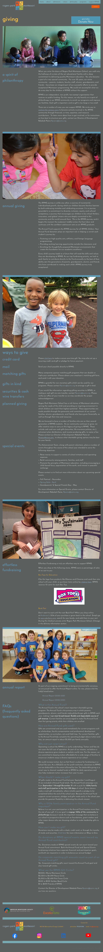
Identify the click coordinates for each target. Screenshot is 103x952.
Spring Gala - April (48, 482)
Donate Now (85, 20)
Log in (95, 6)
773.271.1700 (80, 926)
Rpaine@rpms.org (58, 121)
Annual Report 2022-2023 (53, 700)
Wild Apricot (82, 948)
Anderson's (45, 615)
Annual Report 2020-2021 (53, 696)
